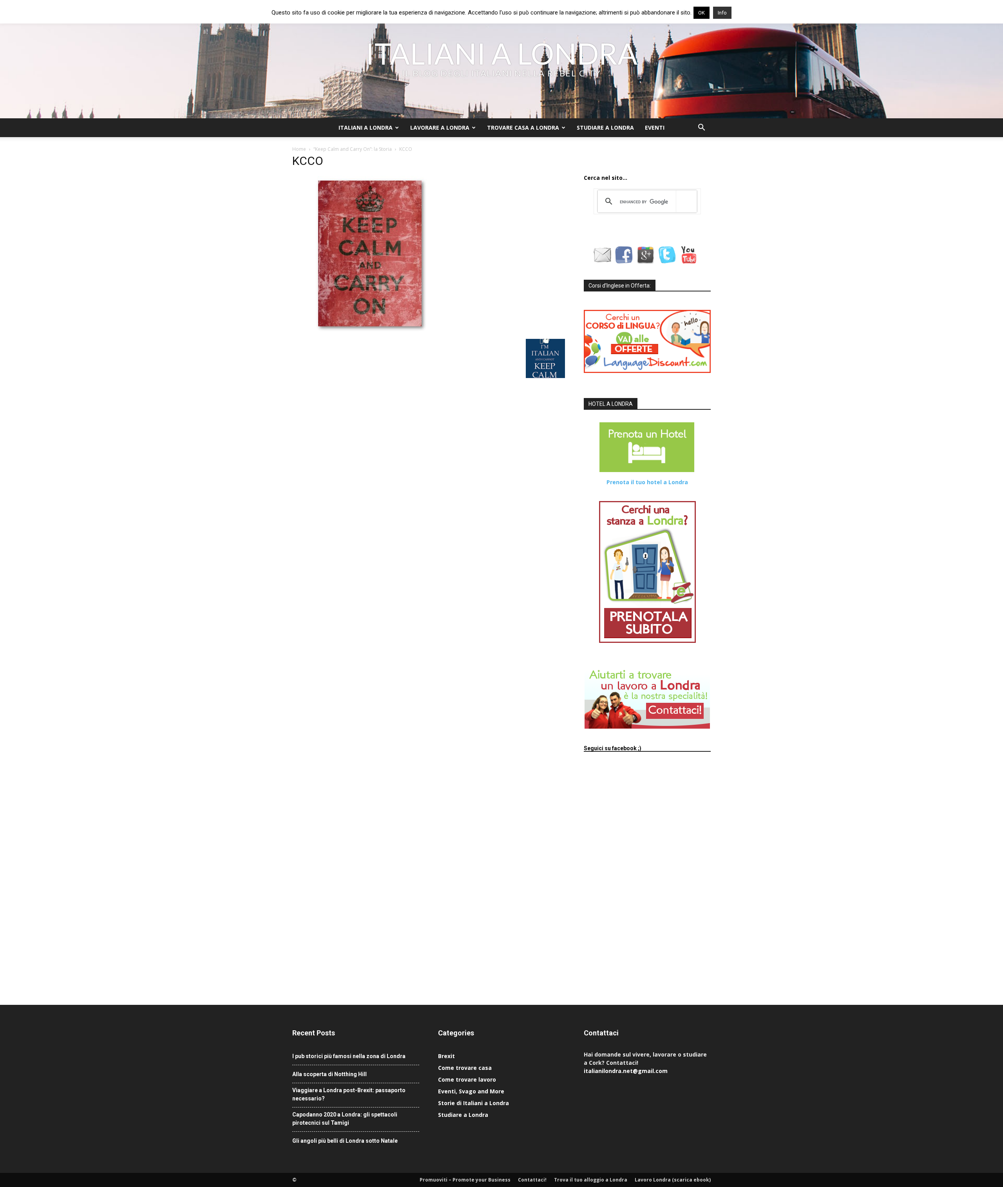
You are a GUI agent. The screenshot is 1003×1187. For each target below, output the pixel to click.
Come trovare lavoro (467, 1079)
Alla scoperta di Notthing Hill (329, 1074)
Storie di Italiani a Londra (473, 1103)
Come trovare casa (465, 1067)
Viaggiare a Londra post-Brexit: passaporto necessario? (349, 1094)
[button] (701, 128)
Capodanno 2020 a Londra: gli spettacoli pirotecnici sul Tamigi (344, 1118)
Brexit (446, 1056)
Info (722, 13)
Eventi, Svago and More (471, 1091)
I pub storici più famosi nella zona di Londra (349, 1056)
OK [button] (701, 13)
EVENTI (654, 127)
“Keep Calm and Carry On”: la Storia (352, 149)
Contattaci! (532, 1179)
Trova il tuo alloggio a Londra (590, 1179)
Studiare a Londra (605, 127)
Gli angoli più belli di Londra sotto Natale (345, 1141)
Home (299, 149)
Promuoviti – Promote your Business (465, 1179)
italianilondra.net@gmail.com (626, 1071)
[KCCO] (370, 331)
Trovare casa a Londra (523, 127)
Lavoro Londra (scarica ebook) (673, 1179)
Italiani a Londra (366, 127)
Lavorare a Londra (439, 127)
